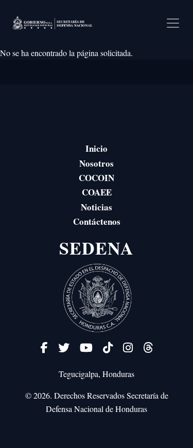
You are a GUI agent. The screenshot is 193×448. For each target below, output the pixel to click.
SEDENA (96, 248)
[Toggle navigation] (173, 23)
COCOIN (96, 178)
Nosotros (96, 163)
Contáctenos (96, 222)
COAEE (97, 192)
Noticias (96, 207)
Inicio (96, 149)
